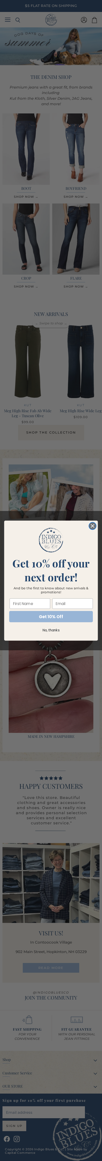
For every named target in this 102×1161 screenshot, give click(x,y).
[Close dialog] (92, 525)
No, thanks (51, 630)
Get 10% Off (51, 616)
